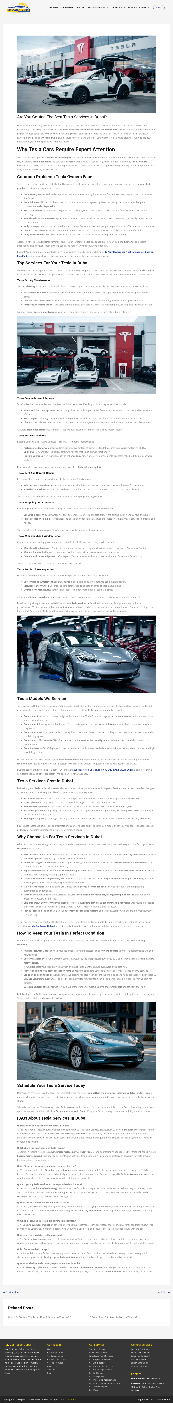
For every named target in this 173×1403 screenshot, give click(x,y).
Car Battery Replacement (100, 1369)
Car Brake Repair (96, 1363)
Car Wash (93, 1390)
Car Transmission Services (101, 1366)
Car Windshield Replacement (102, 1380)
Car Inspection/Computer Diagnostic (105, 1383)
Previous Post (11, 1292)
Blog (49, 1373)
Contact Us (52, 1366)
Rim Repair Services (98, 1352)
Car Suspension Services (100, 1359)
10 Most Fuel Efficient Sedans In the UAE (113, 1317)
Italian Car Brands (139, 1359)
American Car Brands (140, 1352)
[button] (159, 7)
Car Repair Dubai (55, 1363)
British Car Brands (139, 1363)
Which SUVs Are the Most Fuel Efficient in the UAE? (39, 1317)
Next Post (163, 1292)
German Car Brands (140, 1366)
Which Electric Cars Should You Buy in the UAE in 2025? (103, 769)
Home (50, 1349)
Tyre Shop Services (97, 1349)
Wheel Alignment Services (101, 1356)
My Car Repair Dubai (43, 926)
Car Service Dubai (55, 1352)
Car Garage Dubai (55, 1356)
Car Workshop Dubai (56, 1359)
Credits (72, 1399)
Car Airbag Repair (97, 1376)
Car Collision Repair (98, 1386)
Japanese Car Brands (140, 1349)
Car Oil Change (96, 1373)
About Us (51, 1369)
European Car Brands (141, 1356)
